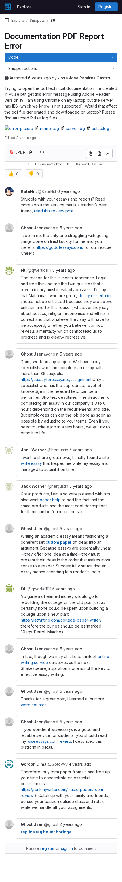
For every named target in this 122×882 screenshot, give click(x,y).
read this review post (53, 210)
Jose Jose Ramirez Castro (84, 77)
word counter (33, 704)
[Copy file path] (30, 152)
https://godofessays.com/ (59, 247)
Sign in (84, 7)
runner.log (49, 128)
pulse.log (100, 128)
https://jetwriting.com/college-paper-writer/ (61, 620)
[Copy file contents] (90, 153)
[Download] (108, 153)
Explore (24, 7)
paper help (50, 499)
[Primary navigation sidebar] (6, 20)
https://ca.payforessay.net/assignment (56, 379)
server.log (75, 128)
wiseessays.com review (49, 741)
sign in (67, 848)
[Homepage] (7, 6)
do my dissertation (95, 295)
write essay (31, 463)
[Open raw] (99, 153)
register (47, 848)
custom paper (58, 542)
